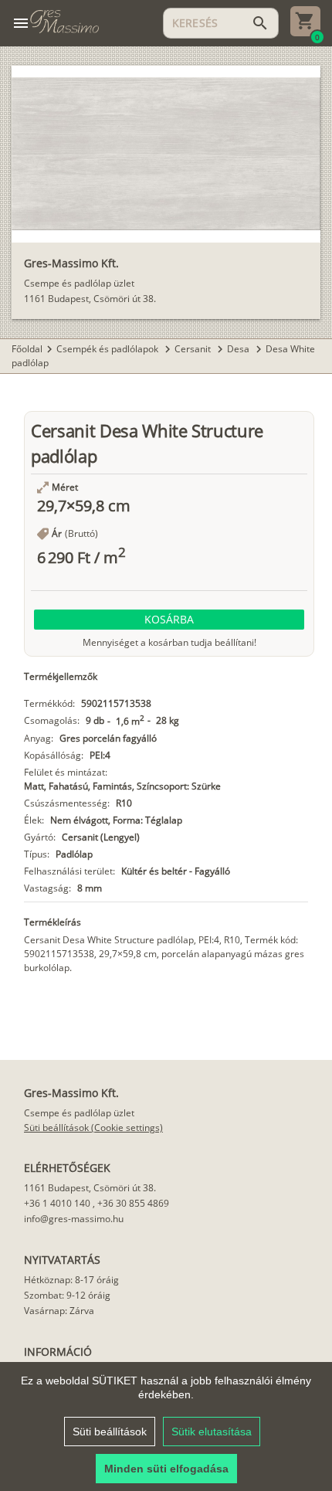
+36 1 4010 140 (57, 1203)
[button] (169, 620)
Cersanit (193, 348)
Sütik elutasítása (211, 1431)
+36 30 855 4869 (133, 1203)
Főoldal (27, 348)
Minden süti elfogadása (166, 1468)
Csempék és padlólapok (108, 348)
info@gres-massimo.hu (74, 1218)
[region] (166, 1426)
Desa (239, 348)
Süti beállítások (110, 1431)
